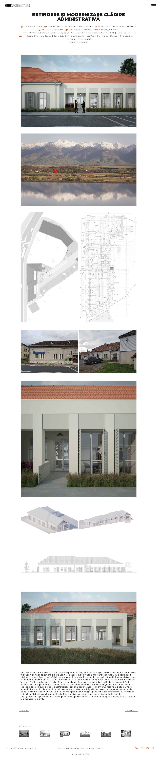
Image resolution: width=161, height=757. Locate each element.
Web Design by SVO (80, 754)
